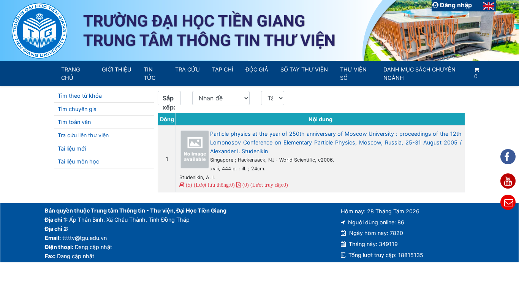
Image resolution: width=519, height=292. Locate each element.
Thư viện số (353, 73)
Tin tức (149, 73)
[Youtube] (508, 181)
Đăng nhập (455, 5)
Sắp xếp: (169, 99)
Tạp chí (222, 69)
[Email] (508, 202)
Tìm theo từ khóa (80, 95)
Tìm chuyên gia (77, 109)
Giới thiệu (116, 69)
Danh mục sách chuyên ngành (419, 73)
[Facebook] (508, 156)
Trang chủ (70, 73)
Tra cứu (187, 69)
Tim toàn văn (74, 122)
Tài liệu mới (72, 148)
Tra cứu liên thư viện (83, 135)
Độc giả (256, 69)
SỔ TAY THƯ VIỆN (304, 69)
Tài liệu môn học (78, 161)
